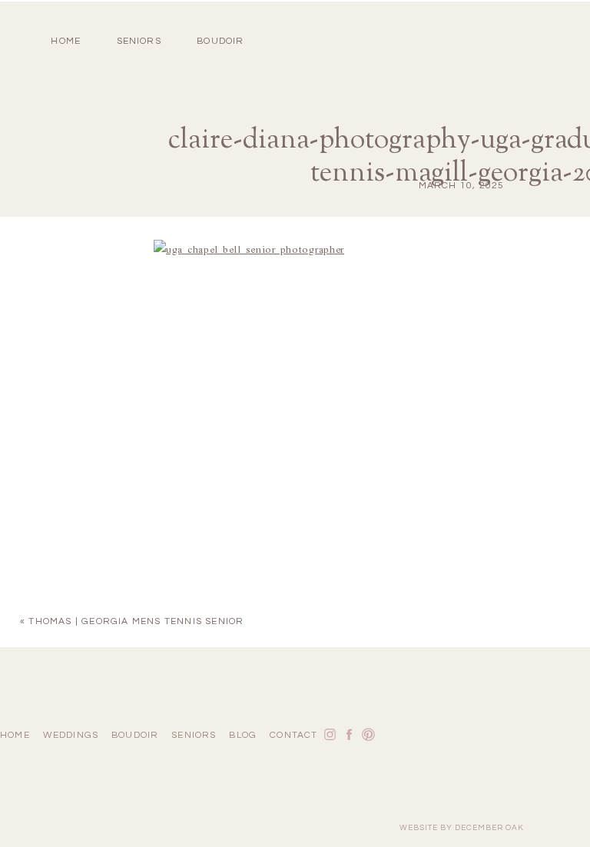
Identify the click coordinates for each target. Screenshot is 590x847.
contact (293, 735)
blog (243, 735)
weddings (71, 735)
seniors (193, 735)
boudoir (220, 41)
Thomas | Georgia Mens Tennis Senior (136, 621)
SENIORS (139, 41)
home (66, 41)
